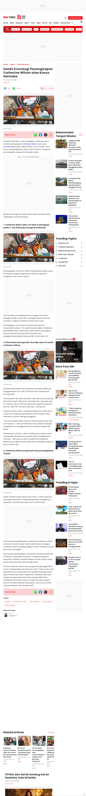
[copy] (50, 135)
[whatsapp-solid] (35, 134)
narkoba (7, 146)
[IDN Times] (14, 17)
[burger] (81, 22)
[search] (65, 18)
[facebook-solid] (40, 134)
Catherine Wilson (29, 144)
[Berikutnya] (54, 745)
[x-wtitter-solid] (45, 134)
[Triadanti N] (5, 614)
